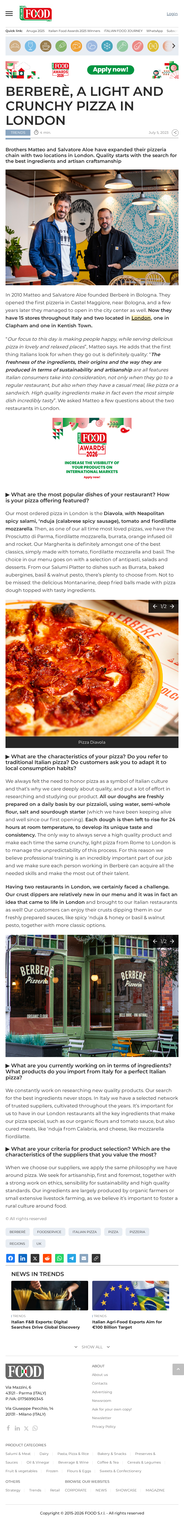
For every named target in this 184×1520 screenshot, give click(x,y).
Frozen (52, 1471)
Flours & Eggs (79, 1471)
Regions (17, 1244)
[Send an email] (84, 1258)
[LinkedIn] (17, 1427)
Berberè (18, 1232)
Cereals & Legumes (144, 1462)
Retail (55, 1490)
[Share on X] (35, 1258)
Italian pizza (85, 1232)
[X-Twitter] (26, 1427)
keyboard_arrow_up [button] (178, 1369)
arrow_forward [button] (172, 606)
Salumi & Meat (18, 1454)
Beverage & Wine (73, 1462)
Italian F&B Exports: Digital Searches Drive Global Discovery (45, 1324)
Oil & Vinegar (38, 1462)
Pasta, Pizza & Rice (73, 1454)
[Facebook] (9, 1427)
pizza (113, 1232)
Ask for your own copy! (112, 1409)
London (141, 318)
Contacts (99, 1383)
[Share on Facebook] (10, 1258)
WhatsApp (154, 31)
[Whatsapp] (35, 1427)
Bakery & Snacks (112, 1454)
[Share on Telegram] (71, 1258)
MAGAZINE (155, 1490)
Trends (19, 1316)
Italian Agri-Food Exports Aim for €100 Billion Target (127, 1324)
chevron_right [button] (173, 46)
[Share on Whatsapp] (59, 1258)
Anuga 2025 (35, 31)
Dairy (44, 1454)
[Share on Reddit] (47, 1258)
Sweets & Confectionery (120, 1471)
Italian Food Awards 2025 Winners (74, 31)
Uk (38, 1244)
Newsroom (101, 1400)
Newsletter (101, 1418)
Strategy (13, 1490)
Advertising (102, 1392)
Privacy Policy (104, 1426)
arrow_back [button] (155, 606)
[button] (9, 13)
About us (100, 1375)
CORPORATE (76, 1490)
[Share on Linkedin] (22, 1258)
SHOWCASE (126, 1490)
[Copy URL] (96, 1258)
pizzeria (137, 1232)
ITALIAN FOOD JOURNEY (123, 31)
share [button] (175, 132)
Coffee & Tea (108, 1462)
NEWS (101, 1490)
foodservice (49, 1232)
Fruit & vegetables (21, 1471)
